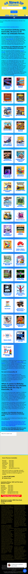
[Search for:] (12, 8)
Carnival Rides (17, 421)
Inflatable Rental (12, 424)
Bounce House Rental (7, 421)
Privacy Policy (21, 572)
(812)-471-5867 (11, 15)
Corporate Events (10, 422)
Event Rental (18, 422)
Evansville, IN (9, 39)
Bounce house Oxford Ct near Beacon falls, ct (9, 26)
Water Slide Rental (10, 425)
